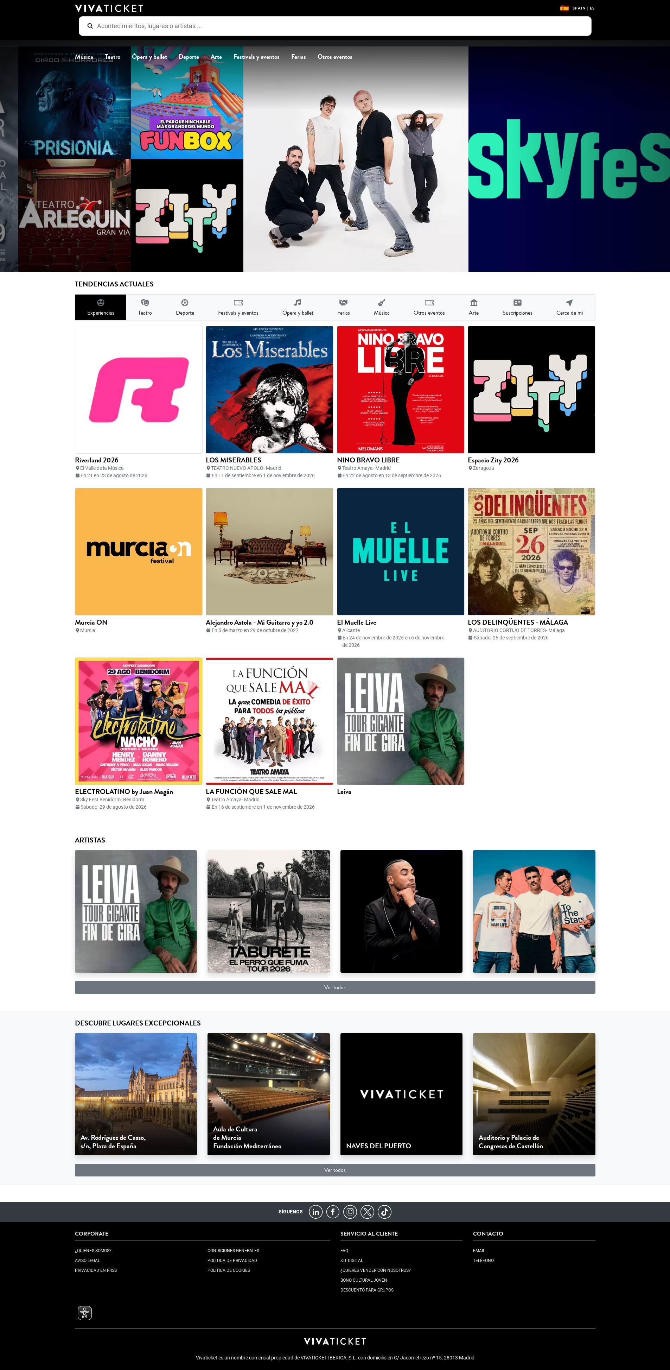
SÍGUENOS (291, 1211)
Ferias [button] (298, 56)
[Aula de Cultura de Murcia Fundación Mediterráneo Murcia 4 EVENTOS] (269, 1094)
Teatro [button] (112, 56)
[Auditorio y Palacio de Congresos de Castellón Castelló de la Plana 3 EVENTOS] (534, 1094)
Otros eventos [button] (335, 56)
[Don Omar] (401, 911)
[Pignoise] (534, 911)
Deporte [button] (189, 56)
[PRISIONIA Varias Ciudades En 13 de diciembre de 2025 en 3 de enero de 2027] (61, 102)
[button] (85, 1313)
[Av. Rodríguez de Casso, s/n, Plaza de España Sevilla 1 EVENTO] (136, 1094)
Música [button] (84, 56)
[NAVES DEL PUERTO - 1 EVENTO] (401, 1094)
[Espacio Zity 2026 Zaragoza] (174, 215)
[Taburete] (269, 911)
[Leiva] (136, 911)
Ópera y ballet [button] (149, 56)
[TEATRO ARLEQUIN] (61, 215)
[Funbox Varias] (174, 102)
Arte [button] (216, 56)
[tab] (100, 307)
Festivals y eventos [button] (257, 56)
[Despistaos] (342, 159)
